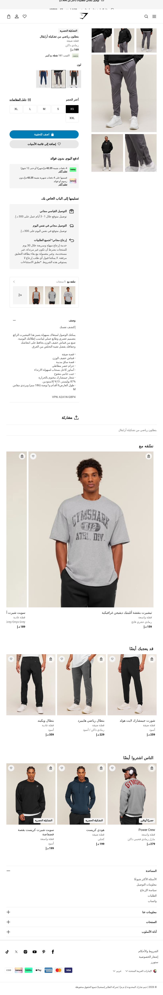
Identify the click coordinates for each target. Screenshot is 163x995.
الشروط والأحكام (148, 951)
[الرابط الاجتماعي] (52, 951)
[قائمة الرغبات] (24, 16)
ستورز (154, 962)
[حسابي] (16, 16)
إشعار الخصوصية (148, 956)
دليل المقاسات (18, 99)
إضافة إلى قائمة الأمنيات (42, 144)
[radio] (74, 79)
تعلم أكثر (62, 171)
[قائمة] (154, 16)
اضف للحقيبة (41, 134)
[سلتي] (8, 16)
